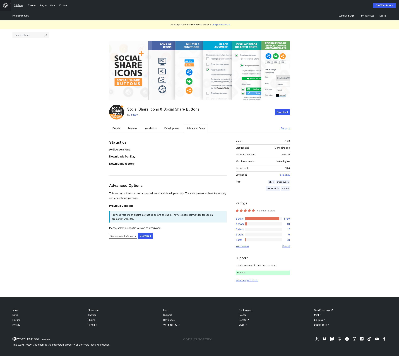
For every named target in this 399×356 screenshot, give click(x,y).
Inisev (134, 114)
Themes (92, 315)
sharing (285, 188)
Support (285, 128)
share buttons (273, 188)
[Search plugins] (45, 35)
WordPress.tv (171, 324)
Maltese (46, 339)
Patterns (92, 324)
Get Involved (245, 310)
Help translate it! (221, 24)
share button (283, 182)
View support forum (247, 280)
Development (172, 128)
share (271, 182)
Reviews (132, 128)
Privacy (16, 324)
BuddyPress (321, 324)
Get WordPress (384, 5)
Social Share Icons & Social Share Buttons (163, 109)
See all (286, 246)
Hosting (16, 320)
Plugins (91, 320)
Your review (242, 246)
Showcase (93, 310)
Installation (150, 128)
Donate (244, 320)
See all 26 (285, 175)
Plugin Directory (20, 15)
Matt (318, 315)
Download (282, 112)
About (15, 310)
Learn (166, 310)
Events (242, 315)
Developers (169, 320)
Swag (243, 324)
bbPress (319, 320)
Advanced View (196, 128)
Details (116, 128)
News (15, 315)
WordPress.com (323, 310)
